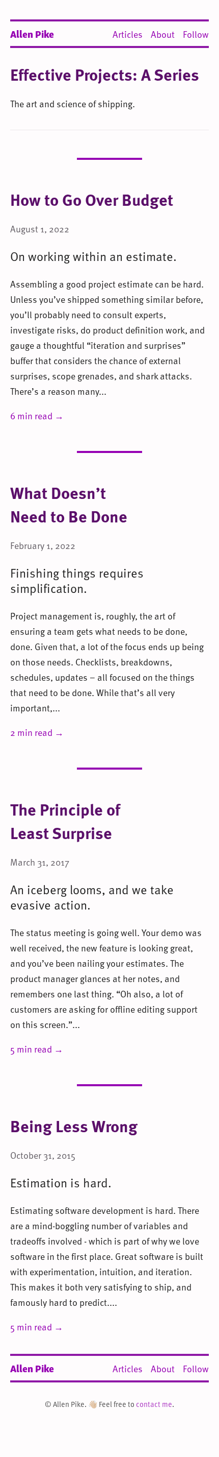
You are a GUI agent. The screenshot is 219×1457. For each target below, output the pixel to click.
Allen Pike (32, 33)
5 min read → (36, 1049)
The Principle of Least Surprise (65, 821)
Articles (128, 34)
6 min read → (37, 415)
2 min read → (37, 732)
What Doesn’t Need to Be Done (68, 504)
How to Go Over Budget (91, 199)
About (163, 34)
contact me (154, 1404)
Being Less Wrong (74, 1125)
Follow (196, 34)
